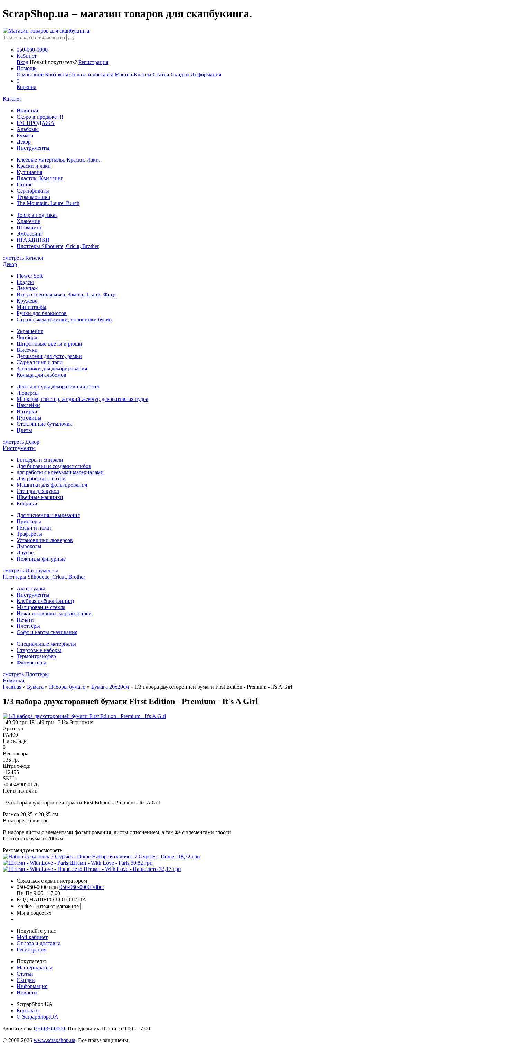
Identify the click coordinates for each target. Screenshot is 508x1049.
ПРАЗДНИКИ (33, 240)
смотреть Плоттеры (26, 674)
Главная (12, 687)
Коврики (27, 503)
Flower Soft (30, 276)
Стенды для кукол (38, 491)
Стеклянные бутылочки (45, 424)
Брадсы (25, 282)
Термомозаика (33, 197)
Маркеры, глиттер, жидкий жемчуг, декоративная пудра (82, 399)
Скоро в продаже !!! (40, 117)
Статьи (161, 74)
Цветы (24, 430)
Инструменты (33, 148)
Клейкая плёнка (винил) (45, 601)
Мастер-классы (34, 967)
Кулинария (29, 172)
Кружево (27, 301)
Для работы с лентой (41, 478)
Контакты (56, 74)
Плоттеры (28, 626)
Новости (27, 992)
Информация (205, 74)
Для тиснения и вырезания (48, 515)
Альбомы (28, 129)
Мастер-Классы (133, 74)
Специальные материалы (46, 644)
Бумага (25, 135)
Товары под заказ (37, 215)
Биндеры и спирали (40, 460)
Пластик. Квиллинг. (40, 178)
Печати (25, 620)
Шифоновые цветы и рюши (49, 344)
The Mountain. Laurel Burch (48, 203)
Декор (24, 142)
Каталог (12, 99)
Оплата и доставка (91, 74)
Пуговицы (29, 418)
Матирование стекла (41, 607)
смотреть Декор (21, 442)
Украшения (30, 331)
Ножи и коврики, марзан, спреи (54, 613)
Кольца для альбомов (41, 375)
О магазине (30, 74)
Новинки (27, 110)
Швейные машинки (40, 497)
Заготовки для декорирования (52, 368)
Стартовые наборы (39, 650)
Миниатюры (31, 307)
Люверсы (28, 393)
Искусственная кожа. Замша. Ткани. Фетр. (67, 294)
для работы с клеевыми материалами (60, 472)
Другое (25, 552)
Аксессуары (31, 588)
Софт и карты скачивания (47, 632)
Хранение (28, 221)
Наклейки (28, 405)
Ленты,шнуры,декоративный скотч (58, 386)
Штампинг (29, 227)
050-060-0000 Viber (81, 887)
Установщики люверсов (45, 540)
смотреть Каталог (23, 258)
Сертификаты (33, 191)
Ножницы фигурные (41, 559)
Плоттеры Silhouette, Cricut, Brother (58, 246)
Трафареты (29, 534)
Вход (22, 62)
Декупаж (27, 288)
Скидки (180, 74)
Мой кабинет (32, 937)
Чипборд (27, 337)
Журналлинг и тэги (40, 362)
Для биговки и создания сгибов (54, 466)
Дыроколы (29, 546)
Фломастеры (31, 662)
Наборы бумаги (68, 687)
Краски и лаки (34, 166)
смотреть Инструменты (30, 570)
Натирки (27, 411)
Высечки (27, 350)
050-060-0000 (49, 1028)
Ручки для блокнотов (42, 313)
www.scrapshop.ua (54, 1040)
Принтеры (29, 521)
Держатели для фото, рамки (49, 356)
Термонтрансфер (36, 656)
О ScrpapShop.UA (37, 1017)
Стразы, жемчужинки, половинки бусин (64, 319)
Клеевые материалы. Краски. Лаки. (58, 160)
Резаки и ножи (34, 528)
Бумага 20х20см (110, 687)
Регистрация (93, 62)
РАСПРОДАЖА (36, 123)
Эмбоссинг (30, 234)
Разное (24, 184)
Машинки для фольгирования (52, 485)
